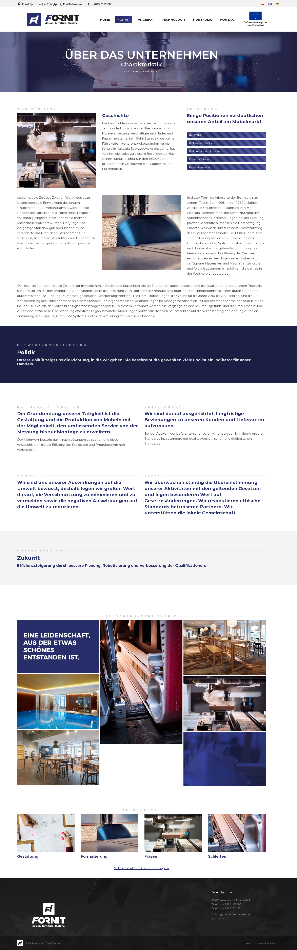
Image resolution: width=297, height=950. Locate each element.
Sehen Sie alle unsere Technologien (141, 868)
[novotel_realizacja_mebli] (58, 757)
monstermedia (267, 943)
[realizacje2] (58, 701)
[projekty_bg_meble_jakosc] (224, 759)
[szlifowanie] (141, 682)
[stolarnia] (224, 703)
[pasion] (58, 646)
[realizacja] (224, 647)
